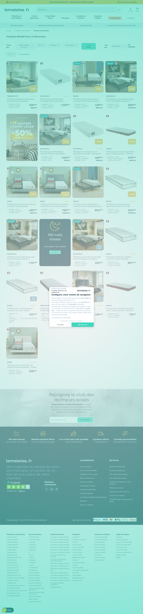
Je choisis (60, 324)
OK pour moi (82, 324)
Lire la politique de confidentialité (60, 317)
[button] (4, 610)
